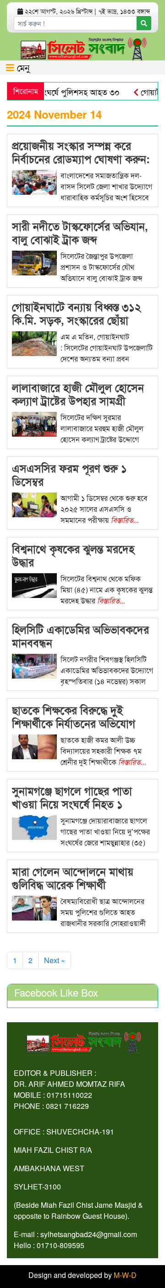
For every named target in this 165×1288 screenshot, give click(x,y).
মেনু (22, 67)
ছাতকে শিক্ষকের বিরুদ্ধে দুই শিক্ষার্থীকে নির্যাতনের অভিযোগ (73, 716)
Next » (54, 960)
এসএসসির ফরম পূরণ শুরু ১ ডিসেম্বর (69, 474)
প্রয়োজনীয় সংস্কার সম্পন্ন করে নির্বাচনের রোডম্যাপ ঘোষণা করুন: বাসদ (81, 158)
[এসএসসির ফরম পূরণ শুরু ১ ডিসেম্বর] (34, 504)
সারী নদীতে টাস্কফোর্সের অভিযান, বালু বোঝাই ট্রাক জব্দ (80, 232)
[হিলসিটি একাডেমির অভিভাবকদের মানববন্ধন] (34, 665)
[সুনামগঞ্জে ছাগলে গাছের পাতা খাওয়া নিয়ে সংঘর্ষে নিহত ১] (34, 826)
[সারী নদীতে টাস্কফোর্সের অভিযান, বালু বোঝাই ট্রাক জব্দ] (34, 262)
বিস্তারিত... (125, 520)
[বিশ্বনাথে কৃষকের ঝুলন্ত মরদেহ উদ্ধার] (34, 584)
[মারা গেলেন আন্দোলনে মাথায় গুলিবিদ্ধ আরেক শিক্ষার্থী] (34, 907)
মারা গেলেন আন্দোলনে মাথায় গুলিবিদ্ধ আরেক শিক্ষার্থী (72, 877)
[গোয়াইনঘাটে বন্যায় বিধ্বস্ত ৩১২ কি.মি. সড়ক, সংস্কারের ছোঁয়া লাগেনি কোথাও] (34, 342)
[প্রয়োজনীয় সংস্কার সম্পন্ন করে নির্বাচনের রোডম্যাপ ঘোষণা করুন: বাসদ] (34, 181)
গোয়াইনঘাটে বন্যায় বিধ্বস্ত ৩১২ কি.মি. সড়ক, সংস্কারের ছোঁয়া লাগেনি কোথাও (76, 320)
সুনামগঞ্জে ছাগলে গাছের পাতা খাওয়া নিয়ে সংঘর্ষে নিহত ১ (72, 797)
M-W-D (125, 1275)
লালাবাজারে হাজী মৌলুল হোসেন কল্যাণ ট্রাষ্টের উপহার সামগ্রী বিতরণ (78, 400)
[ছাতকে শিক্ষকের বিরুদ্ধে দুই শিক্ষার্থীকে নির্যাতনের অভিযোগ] (34, 745)
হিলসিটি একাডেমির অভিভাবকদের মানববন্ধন (80, 635)
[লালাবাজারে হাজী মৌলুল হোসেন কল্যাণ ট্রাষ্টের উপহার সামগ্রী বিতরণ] (34, 423)
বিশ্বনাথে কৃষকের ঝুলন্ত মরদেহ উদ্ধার (73, 555)
